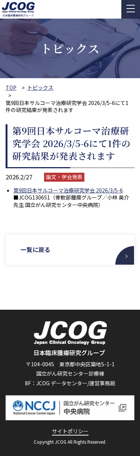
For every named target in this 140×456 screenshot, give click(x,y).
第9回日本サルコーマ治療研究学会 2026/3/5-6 (68, 190)
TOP (11, 87)
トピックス (40, 87)
